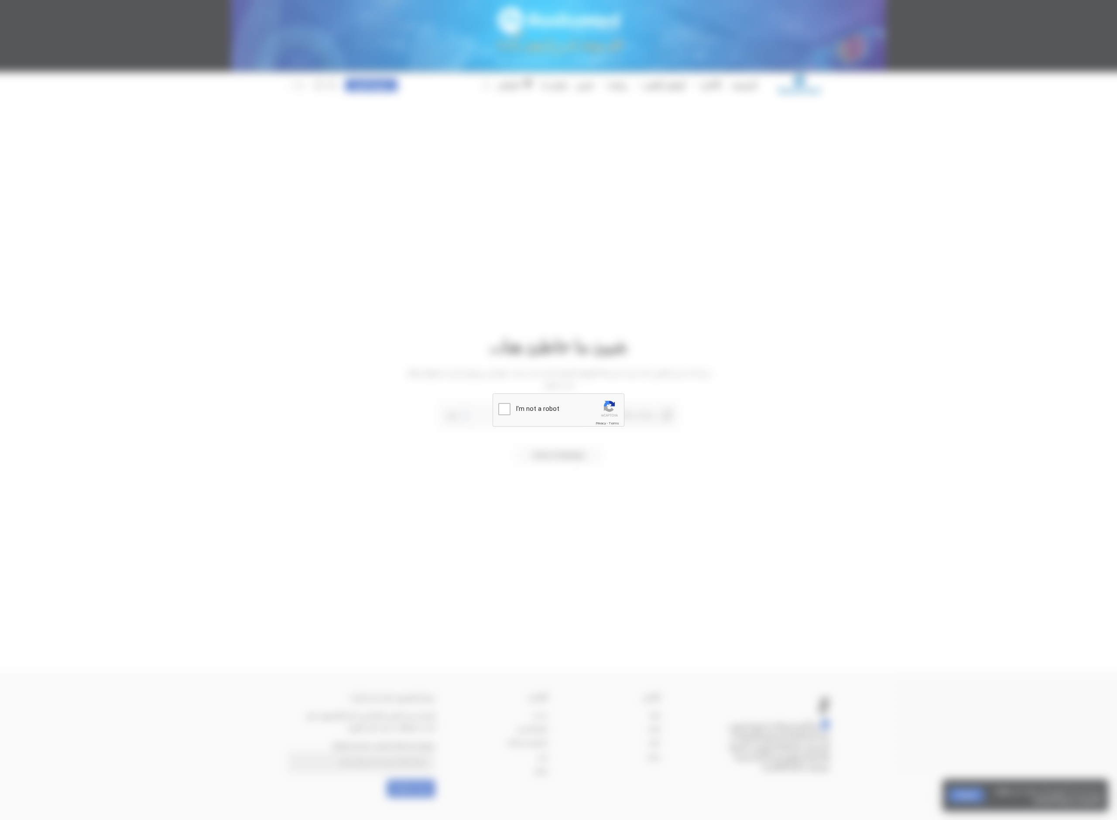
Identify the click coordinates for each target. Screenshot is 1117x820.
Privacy (601, 423)
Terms (614, 423)
